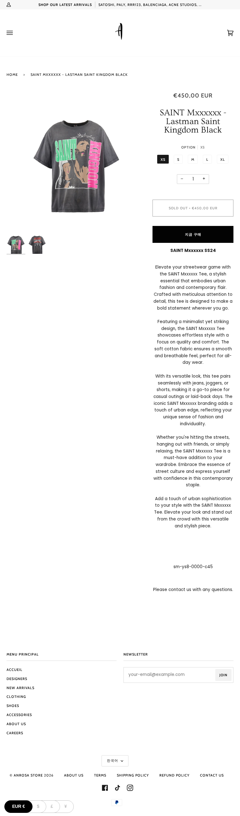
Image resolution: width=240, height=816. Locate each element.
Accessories (19, 715)
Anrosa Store (28, 775)
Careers (15, 733)
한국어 (113, 760)
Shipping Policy (133, 775)
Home (12, 74)
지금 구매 (193, 234)
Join (223, 675)
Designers (17, 679)
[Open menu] (16, 32)
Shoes (13, 706)
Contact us (212, 775)
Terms (100, 775)
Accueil (14, 669)
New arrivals (20, 688)
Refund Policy (174, 775)
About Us (16, 724)
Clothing (16, 696)
